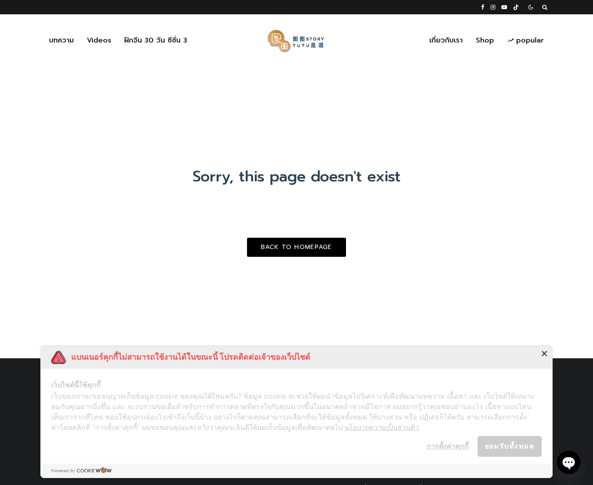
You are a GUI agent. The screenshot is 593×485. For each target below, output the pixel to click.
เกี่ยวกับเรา (446, 40)
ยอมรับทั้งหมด (509, 446)
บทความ (61, 40)
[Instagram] (493, 7)
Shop (485, 40)
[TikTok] (516, 7)
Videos (99, 40)
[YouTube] (504, 7)
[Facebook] (483, 7)
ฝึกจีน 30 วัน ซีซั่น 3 (155, 40)
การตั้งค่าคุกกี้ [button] (448, 446)
